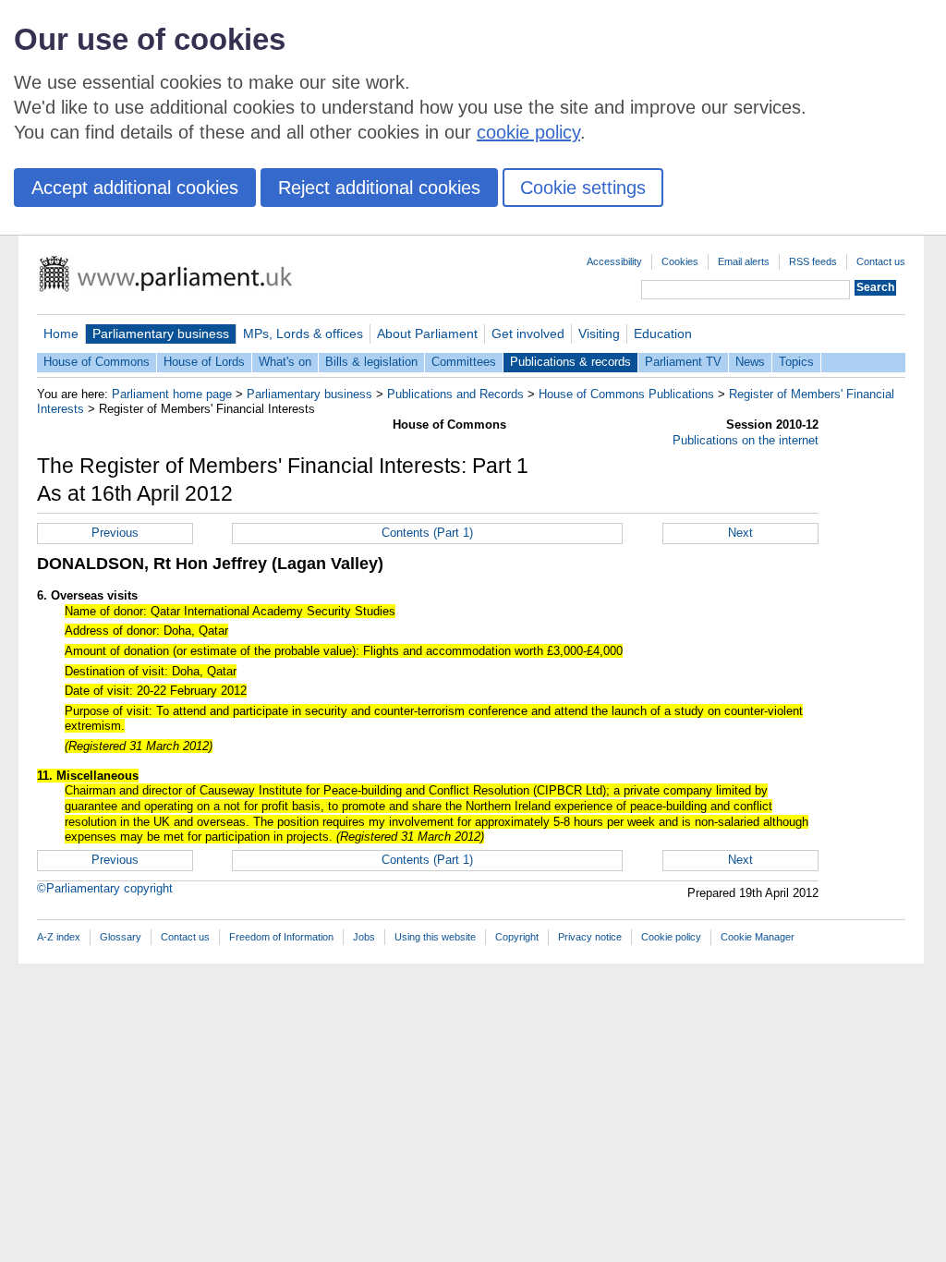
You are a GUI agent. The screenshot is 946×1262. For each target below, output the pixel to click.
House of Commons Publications (626, 394)
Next (740, 533)
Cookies (679, 261)
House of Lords (204, 362)
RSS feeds (813, 261)
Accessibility (614, 261)
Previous (115, 533)
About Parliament (427, 333)
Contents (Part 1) (427, 533)
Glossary (120, 936)
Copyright (517, 936)
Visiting (599, 333)
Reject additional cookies (379, 187)
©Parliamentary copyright (105, 888)
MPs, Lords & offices (303, 333)
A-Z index (58, 936)
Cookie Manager (757, 936)
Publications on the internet (746, 440)
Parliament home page (172, 394)
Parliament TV (683, 362)
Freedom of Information (281, 936)
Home (61, 333)
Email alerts (744, 261)
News (750, 362)
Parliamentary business (160, 333)
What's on (285, 362)
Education (663, 333)
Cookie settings (583, 187)
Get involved (527, 333)
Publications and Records (455, 394)
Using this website (435, 936)
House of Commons (96, 362)
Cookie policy (671, 936)
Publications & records (570, 362)
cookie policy (528, 132)
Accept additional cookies (134, 187)
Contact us (880, 261)
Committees (463, 362)
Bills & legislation (371, 362)
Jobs (364, 936)
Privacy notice (590, 936)
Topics (796, 362)
